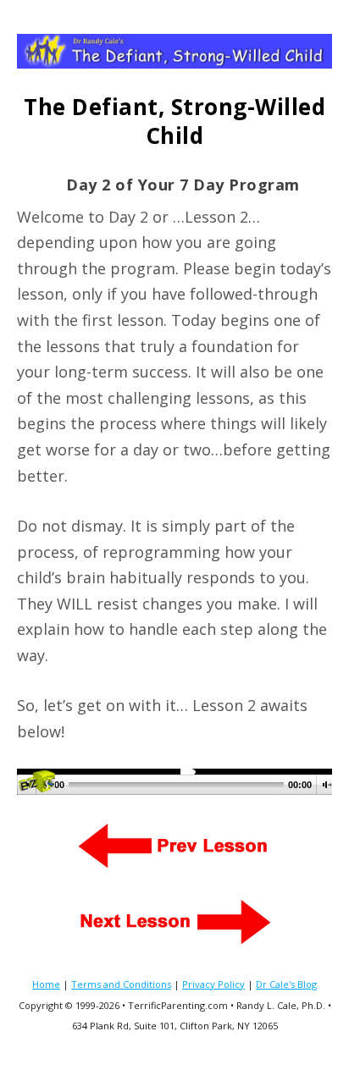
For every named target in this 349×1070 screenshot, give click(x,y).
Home (46, 984)
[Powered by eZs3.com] (36, 787)
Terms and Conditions (121, 984)
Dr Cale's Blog (286, 984)
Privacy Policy (213, 984)
